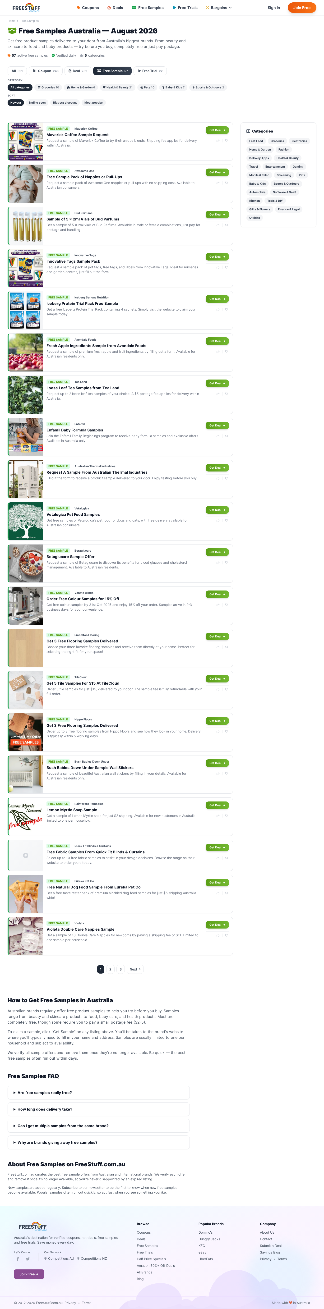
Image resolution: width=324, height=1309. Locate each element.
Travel (253, 166)
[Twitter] (28, 1260)
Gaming (298, 166)
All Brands (144, 1272)
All (17, 71)
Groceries (50, 87)
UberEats (206, 1259)
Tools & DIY (275, 200)
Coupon (48, 71)
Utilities (254, 218)
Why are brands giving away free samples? (57, 1142)
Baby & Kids (175, 87)
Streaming (284, 175)
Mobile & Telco (259, 175)
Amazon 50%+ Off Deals (156, 1265)
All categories (20, 87)
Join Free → (29, 1274)
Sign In (274, 7)
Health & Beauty (119, 87)
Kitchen (254, 200)
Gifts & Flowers (259, 209)
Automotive (257, 192)
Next (133, 969)
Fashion (283, 149)
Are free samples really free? (45, 1092)
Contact (266, 1239)
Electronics (299, 141)
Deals (141, 1239)
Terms (282, 1259)
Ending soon (37, 102)
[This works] (218, 141)
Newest (15, 102)
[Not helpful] (227, 141)
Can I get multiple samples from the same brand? (63, 1125)
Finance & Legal (289, 209)
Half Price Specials (151, 1259)
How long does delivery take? (45, 1109)
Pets (149, 87)
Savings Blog (270, 1252)
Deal (80, 71)
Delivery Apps (259, 158)
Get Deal (215, 130)
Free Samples (30, 21)
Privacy (266, 1259)
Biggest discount (65, 102)
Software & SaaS (284, 192)
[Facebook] (18, 1260)
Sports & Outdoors (210, 87)
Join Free (302, 7)
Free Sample (115, 71)
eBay (202, 1252)
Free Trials (145, 1252)
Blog (140, 1279)
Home (11, 21)
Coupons (144, 1232)
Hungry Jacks (209, 1239)
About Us (267, 1232)
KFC (202, 1246)
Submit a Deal (271, 1246)
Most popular (93, 102)
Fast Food (256, 141)
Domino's (206, 1232)
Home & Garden (83, 87)
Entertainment (275, 166)
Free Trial (152, 71)
